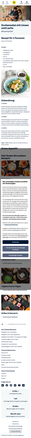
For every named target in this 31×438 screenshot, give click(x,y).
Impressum (15, 230)
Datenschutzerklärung (11, 224)
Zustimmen (15, 242)
